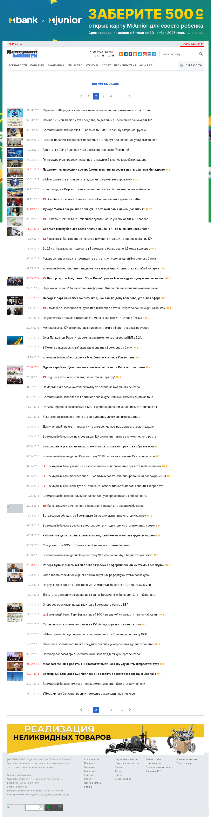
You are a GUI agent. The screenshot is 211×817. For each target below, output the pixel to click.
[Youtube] (145, 54)
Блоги (118, 767)
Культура (92, 65)
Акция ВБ (145, 65)
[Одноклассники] (135, 54)
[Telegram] (154, 54)
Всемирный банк (105, 84)
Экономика (56, 65)
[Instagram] (149, 54)
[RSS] (121, 54)
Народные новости (126, 759)
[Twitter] (140, 54)
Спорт (106, 65)
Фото (118, 771)
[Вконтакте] (126, 54)
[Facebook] (130, 54)
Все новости (18, 65)
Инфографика (123, 779)
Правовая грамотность (159, 767)
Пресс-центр (184, 763)
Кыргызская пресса (127, 763)
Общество (74, 65)
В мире (88, 786)
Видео (118, 775)
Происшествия (125, 65)
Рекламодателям (192, 44)
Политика (37, 65)
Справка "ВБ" (153, 771)
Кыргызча (15, 44)
